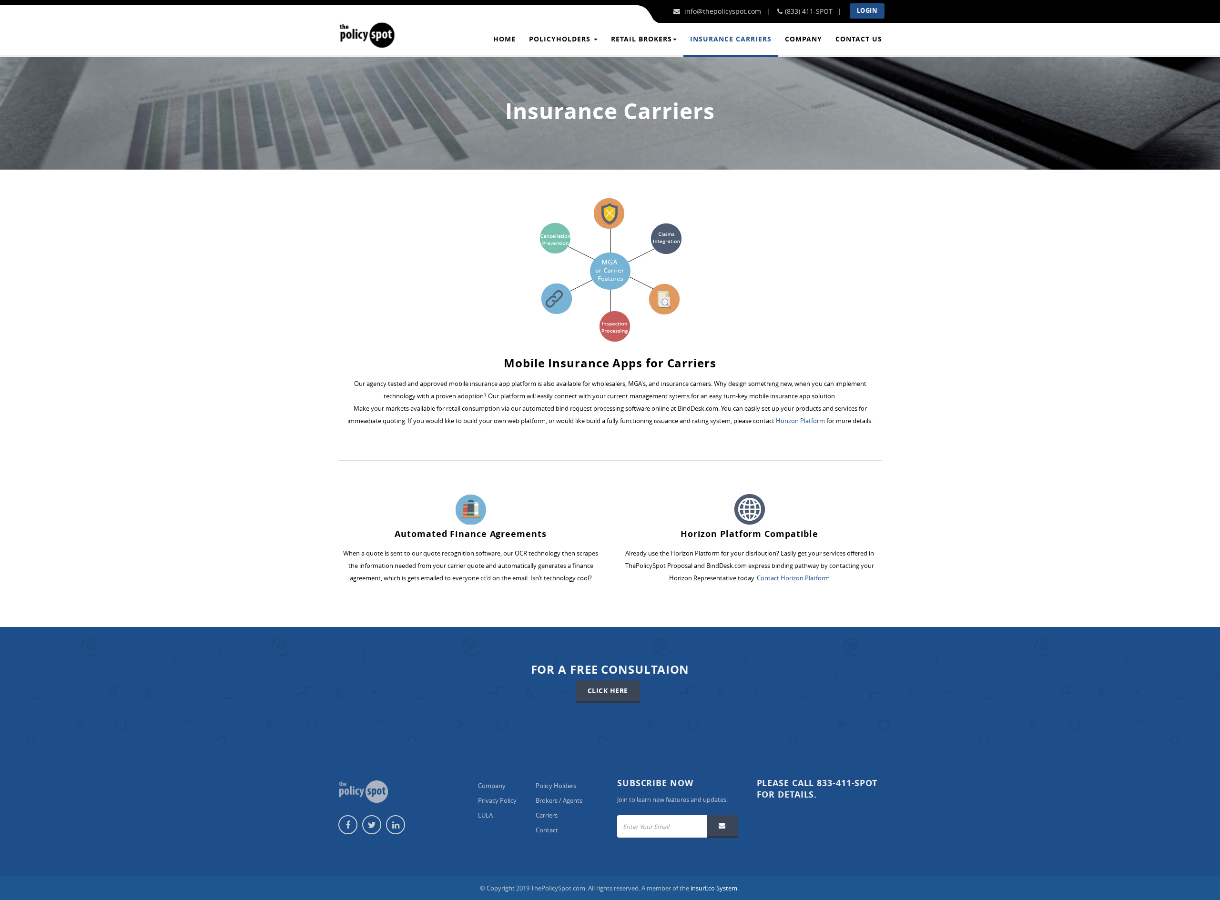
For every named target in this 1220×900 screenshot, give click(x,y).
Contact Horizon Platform (793, 578)
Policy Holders (556, 785)
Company (803, 38)
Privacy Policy (497, 800)
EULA (485, 815)
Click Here (608, 690)
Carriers (547, 815)
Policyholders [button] (561, 38)
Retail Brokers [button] (641, 38)
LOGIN (867, 10)
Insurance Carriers (731, 38)
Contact (547, 830)
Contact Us (858, 38)
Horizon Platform (801, 420)
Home (504, 38)
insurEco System (715, 888)
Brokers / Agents (559, 800)
